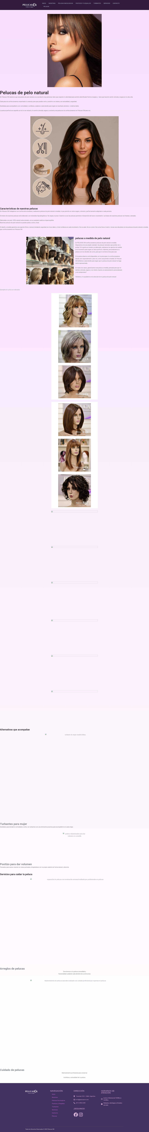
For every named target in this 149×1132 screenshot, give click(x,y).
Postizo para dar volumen (16, 864)
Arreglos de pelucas (12, 968)
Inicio (44, 3)
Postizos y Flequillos (83, 3)
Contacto (116, 3)
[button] (10, 289)
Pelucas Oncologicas (65, 3)
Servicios (107, 3)
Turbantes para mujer (13, 824)
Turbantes (97, 3)
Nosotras (52, 3)
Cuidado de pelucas (12, 1070)
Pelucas (46, 6)
